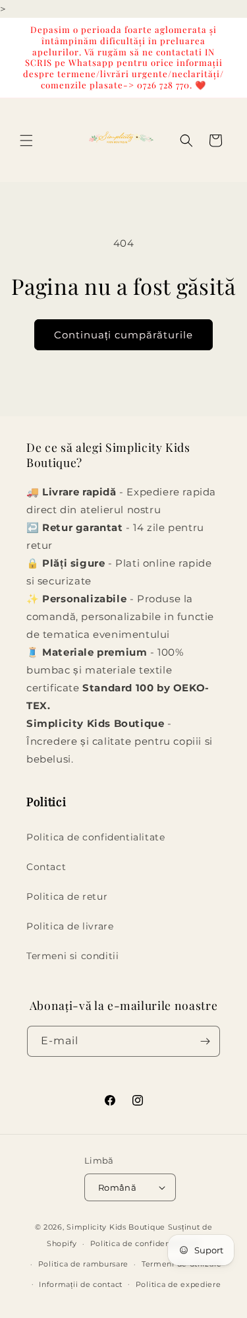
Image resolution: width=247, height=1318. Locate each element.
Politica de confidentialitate (95, 837)
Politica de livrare (69, 926)
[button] (26, 140)
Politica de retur (66, 896)
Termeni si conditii (72, 956)
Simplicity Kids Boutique (116, 1227)
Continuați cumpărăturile (123, 335)
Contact (46, 867)
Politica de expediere (178, 1284)
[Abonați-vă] (204, 1041)
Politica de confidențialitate (145, 1243)
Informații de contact (81, 1284)
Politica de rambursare (83, 1264)
